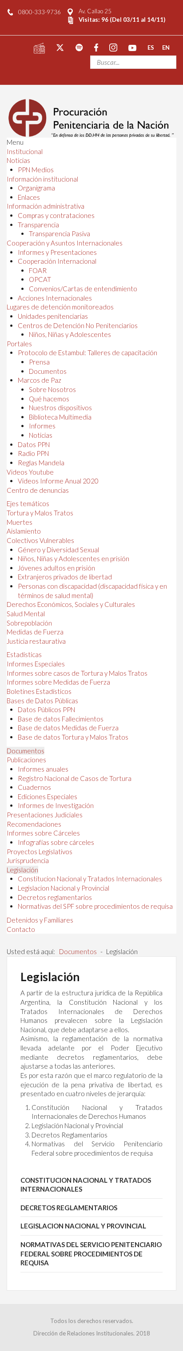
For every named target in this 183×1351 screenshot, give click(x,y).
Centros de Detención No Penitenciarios (78, 325)
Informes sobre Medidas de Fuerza (58, 682)
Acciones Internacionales (55, 298)
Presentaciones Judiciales (45, 815)
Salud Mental (26, 614)
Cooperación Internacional (57, 261)
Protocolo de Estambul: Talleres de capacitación (87, 353)
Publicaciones (26, 760)
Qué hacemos (49, 399)
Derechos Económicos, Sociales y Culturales (71, 604)
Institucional (25, 151)
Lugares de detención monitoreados (60, 307)
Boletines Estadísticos (39, 691)
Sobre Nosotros (52, 389)
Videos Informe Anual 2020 (58, 481)
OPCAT (40, 279)
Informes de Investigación (56, 805)
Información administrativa (45, 206)
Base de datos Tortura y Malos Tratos (73, 737)
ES (150, 47)
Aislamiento (24, 531)
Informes (42, 426)
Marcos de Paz (39, 380)
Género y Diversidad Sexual (58, 550)
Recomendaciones (34, 824)
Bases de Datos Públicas (42, 701)
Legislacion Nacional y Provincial (63, 888)
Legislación (22, 870)
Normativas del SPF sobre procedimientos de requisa (95, 906)
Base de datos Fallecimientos (60, 719)
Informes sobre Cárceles (43, 833)
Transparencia (38, 225)
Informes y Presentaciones (57, 252)
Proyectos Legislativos (39, 852)
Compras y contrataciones (56, 215)
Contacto (21, 929)
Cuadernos (34, 787)
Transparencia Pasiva (59, 234)
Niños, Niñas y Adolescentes (70, 334)
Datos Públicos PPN (46, 709)
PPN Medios (36, 170)
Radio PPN (33, 453)
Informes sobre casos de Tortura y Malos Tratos (77, 673)
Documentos (48, 371)
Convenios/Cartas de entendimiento (83, 289)
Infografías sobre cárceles (56, 842)
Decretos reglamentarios (55, 897)
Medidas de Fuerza (35, 632)
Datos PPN (34, 444)
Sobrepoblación (29, 623)
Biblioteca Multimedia (60, 417)
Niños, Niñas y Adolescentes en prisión (73, 559)
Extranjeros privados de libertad (65, 577)
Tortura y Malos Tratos (40, 513)
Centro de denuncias (38, 490)
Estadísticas (24, 654)
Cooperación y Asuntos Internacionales (65, 243)
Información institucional (42, 179)
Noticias (18, 160)
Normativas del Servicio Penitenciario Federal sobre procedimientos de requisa (91, 1253)
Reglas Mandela (41, 463)
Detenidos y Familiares (40, 920)
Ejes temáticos (28, 503)
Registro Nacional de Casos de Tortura (74, 778)
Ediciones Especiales (47, 796)
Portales (19, 344)
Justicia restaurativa (36, 641)
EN (166, 47)
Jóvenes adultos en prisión (56, 568)
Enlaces (29, 197)
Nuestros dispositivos (60, 408)
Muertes (19, 522)
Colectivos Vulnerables (40, 540)
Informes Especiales (36, 664)
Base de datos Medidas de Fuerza (68, 728)
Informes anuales (43, 769)
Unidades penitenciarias (53, 316)
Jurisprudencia (28, 860)
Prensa (39, 362)
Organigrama (36, 188)
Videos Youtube (30, 472)
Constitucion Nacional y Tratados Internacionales (90, 879)
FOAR (38, 270)
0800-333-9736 (39, 12)
